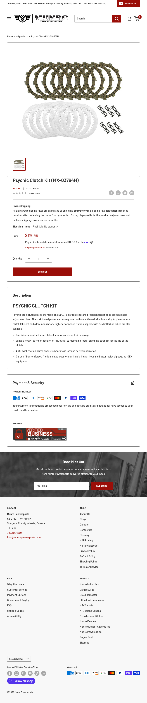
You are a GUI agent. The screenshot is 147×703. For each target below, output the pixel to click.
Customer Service (17, 589)
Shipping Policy (88, 561)
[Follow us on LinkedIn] (43, 673)
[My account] (129, 19)
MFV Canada (86, 605)
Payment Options (16, 594)
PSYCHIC (17, 188)
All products (22, 36)
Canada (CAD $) (16, 658)
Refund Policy (87, 556)
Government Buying (18, 600)
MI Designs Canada (90, 610)
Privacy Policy (87, 550)
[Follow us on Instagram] (16, 673)
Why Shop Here (15, 584)
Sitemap (84, 642)
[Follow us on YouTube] (30, 673)
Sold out (42, 271)
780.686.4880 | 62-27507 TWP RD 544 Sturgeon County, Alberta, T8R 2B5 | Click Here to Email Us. (56, 3)
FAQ (9, 605)
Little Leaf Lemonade (92, 600)
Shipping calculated (35, 247)
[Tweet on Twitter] (124, 192)
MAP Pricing (86, 540)
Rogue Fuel (86, 637)
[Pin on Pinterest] (118, 192)
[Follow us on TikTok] (36, 673)
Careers (84, 524)
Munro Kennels (88, 621)
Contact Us (86, 529)
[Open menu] (9, 18)
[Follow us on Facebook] (9, 673)
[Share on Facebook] (111, 192)
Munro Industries (89, 584)
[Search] (116, 18)
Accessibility (14, 616)
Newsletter (131, 3)
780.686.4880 (14, 532)
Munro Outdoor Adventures (95, 626)
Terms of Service (89, 566)
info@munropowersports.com (24, 537)
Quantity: (18, 258)
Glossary (84, 535)
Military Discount (89, 545)
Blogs (83, 519)
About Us (85, 514)
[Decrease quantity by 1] (29, 258)
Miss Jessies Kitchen (91, 616)
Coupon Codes (15, 610)
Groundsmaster (88, 594)
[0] (137, 18)
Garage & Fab (87, 589)
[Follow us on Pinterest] (23, 673)
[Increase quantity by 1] (48, 258)
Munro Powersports (90, 631)
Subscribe (102, 485)
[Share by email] (131, 192)
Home (10, 36)
